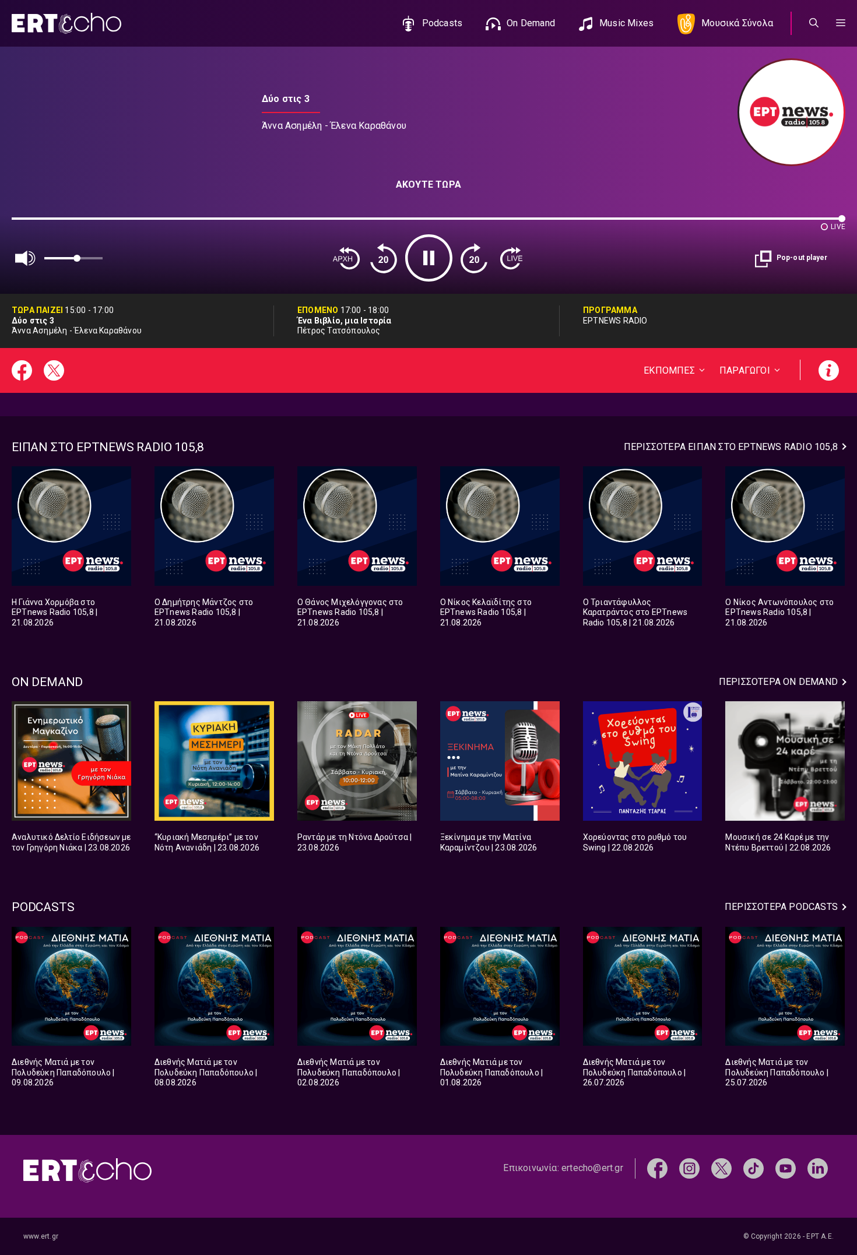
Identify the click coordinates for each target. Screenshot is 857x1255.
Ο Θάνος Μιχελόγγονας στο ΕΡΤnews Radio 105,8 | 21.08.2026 (350, 612)
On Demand (531, 23)
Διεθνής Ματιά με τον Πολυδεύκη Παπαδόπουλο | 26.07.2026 (634, 1072)
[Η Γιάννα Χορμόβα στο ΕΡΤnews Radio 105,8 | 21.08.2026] (71, 526)
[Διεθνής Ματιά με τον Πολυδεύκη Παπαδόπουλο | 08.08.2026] (214, 986)
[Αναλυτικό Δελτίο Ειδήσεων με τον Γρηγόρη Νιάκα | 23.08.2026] (71, 761)
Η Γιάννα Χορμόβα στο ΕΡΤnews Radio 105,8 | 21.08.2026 (54, 612)
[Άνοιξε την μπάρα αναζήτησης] (813, 23)
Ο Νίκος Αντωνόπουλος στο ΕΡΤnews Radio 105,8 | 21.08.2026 (779, 612)
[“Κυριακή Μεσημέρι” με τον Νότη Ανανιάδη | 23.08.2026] (214, 761)
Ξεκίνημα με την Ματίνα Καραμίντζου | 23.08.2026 (489, 842)
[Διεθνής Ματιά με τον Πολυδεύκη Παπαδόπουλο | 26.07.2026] (643, 986)
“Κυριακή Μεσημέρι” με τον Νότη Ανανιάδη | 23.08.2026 (206, 842)
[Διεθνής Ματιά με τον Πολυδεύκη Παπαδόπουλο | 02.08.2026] (357, 986)
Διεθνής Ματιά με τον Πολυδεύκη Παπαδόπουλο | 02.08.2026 (349, 1072)
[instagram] (689, 1167)
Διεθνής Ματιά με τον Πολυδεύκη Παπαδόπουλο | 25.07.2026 (776, 1072)
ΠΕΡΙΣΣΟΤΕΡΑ (731, 446)
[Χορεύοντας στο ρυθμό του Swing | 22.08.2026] (643, 761)
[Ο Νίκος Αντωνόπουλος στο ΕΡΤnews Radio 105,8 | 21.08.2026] (785, 526)
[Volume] (25, 258)
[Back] (346, 258)
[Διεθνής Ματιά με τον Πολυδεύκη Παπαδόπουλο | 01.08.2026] (500, 986)
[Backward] (383, 258)
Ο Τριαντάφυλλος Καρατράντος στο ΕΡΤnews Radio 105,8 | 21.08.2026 (635, 612)
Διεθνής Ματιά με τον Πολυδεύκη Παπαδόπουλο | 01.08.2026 (491, 1072)
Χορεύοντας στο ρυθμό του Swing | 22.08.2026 (635, 842)
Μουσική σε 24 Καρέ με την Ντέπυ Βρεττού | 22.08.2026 (778, 842)
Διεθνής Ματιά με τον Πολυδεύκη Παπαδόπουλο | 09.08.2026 (63, 1072)
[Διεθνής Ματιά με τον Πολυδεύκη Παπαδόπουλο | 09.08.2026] (71, 986)
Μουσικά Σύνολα (737, 23)
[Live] (511, 258)
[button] (840, 23)
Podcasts (442, 23)
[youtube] (785, 1167)
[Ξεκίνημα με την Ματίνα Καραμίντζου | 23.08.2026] (500, 761)
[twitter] (721, 1167)
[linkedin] (817, 1167)
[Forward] (474, 258)
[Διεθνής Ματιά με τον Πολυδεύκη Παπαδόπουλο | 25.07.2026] (785, 986)
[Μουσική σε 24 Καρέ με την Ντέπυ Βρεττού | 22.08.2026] (785, 761)
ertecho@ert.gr (592, 1167)
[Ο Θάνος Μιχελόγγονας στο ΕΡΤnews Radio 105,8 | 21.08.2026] (357, 526)
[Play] (429, 258)
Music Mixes (626, 23)
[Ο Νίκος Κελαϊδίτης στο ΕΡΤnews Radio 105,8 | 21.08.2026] (500, 526)
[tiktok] (753, 1167)
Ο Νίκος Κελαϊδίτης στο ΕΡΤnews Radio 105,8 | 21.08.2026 (486, 612)
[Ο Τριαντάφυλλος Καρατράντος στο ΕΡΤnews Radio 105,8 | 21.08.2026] (643, 526)
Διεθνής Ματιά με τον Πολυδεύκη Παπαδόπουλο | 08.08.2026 (206, 1072)
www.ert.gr (40, 1236)
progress (31, 224)
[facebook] (657, 1167)
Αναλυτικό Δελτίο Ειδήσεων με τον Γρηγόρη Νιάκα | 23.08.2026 (71, 842)
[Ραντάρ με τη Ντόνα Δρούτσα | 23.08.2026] (357, 761)
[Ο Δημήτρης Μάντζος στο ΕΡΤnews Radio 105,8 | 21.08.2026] (214, 526)
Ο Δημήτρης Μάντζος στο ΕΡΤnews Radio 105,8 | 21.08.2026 (203, 612)
